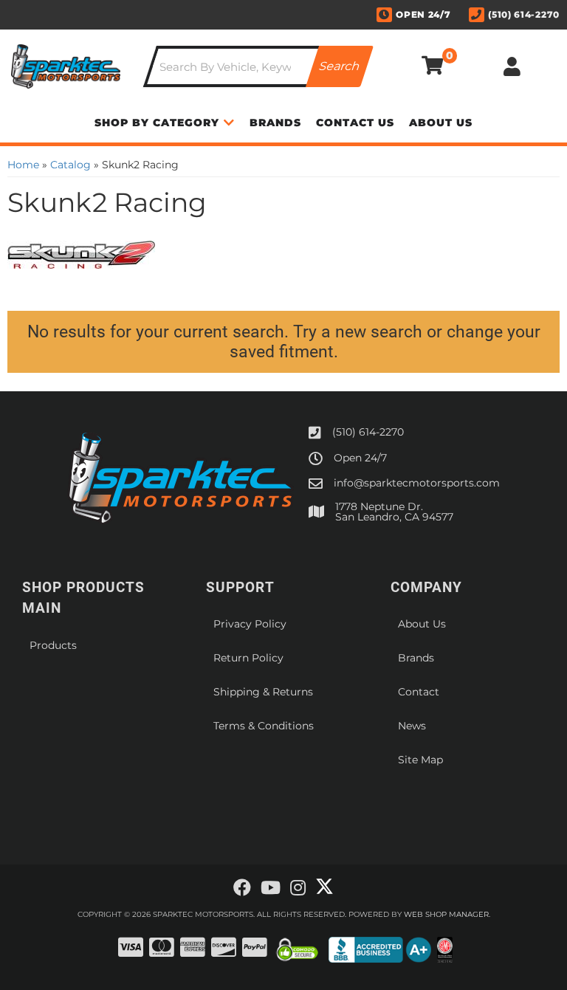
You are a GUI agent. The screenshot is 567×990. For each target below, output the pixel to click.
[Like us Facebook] (242, 888)
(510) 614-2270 (368, 432)
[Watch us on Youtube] (271, 888)
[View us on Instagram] (298, 888)
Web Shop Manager (446, 914)
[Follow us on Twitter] (324, 887)
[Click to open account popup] (512, 66)
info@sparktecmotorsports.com (417, 483)
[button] (258, 66)
